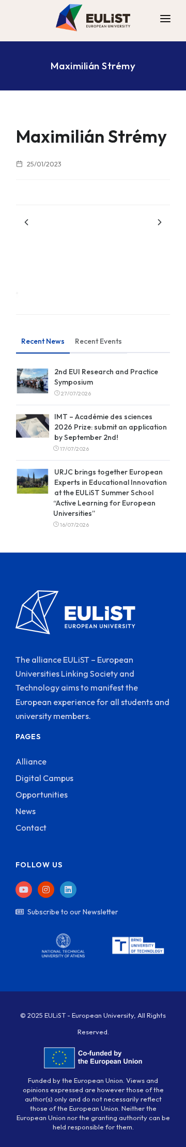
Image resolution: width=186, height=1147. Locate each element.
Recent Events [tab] (98, 341)
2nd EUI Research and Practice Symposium (106, 377)
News (26, 811)
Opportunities (42, 794)
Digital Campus (44, 778)
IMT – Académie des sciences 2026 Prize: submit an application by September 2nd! (110, 427)
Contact (31, 827)
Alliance (31, 761)
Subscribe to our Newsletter (72, 911)
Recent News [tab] (43, 341)
